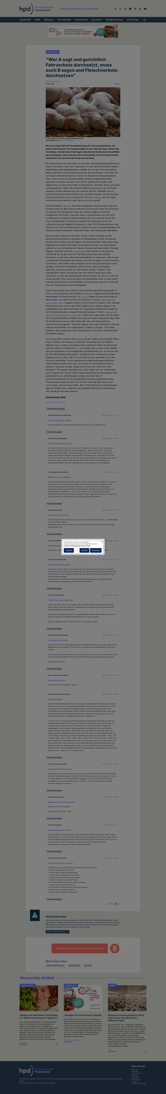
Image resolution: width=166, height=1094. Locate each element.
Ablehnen (84, 550)
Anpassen (69, 550)
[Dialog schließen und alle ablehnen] (102, 541)
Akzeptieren (96, 550)
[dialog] (83, 547)
